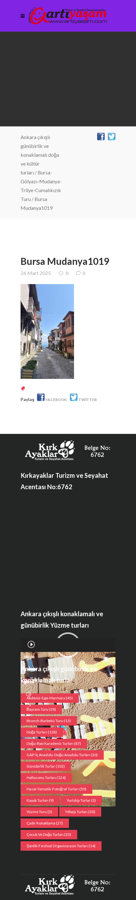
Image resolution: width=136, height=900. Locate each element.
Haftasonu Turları (46, 777)
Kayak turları (40, 800)
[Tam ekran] (29, 707)
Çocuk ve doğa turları (49, 834)
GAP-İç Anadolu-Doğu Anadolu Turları (62, 754)
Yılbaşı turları (80, 811)
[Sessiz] (28, 694)
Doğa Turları (42, 732)
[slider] (32, 669)
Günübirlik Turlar (46, 766)
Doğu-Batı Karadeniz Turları (54, 743)
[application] (68, 645)
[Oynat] (31, 644)
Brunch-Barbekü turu (49, 720)
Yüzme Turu (39, 811)
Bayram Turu (41, 709)
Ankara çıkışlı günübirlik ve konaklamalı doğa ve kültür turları (40, 154)
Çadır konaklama (45, 823)
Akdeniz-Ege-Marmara (50, 698)
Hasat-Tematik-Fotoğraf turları (56, 789)
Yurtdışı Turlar (81, 800)
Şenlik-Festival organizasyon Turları (61, 845)
